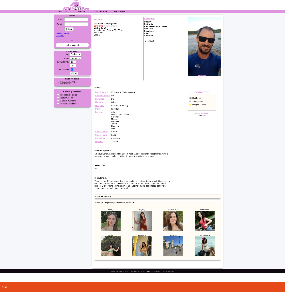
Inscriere (60, 36)
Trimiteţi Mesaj (197, 101)
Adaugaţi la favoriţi (199, 105)
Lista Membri (101, 12)
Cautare (82, 12)
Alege (4, 287)
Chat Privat (196, 98)
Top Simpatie (120, 12)
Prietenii (63, 12)
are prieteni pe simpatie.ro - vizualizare (115, 203)
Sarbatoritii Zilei (65, 84)
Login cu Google (72, 45)
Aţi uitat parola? (63, 33)
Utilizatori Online (66, 82)
